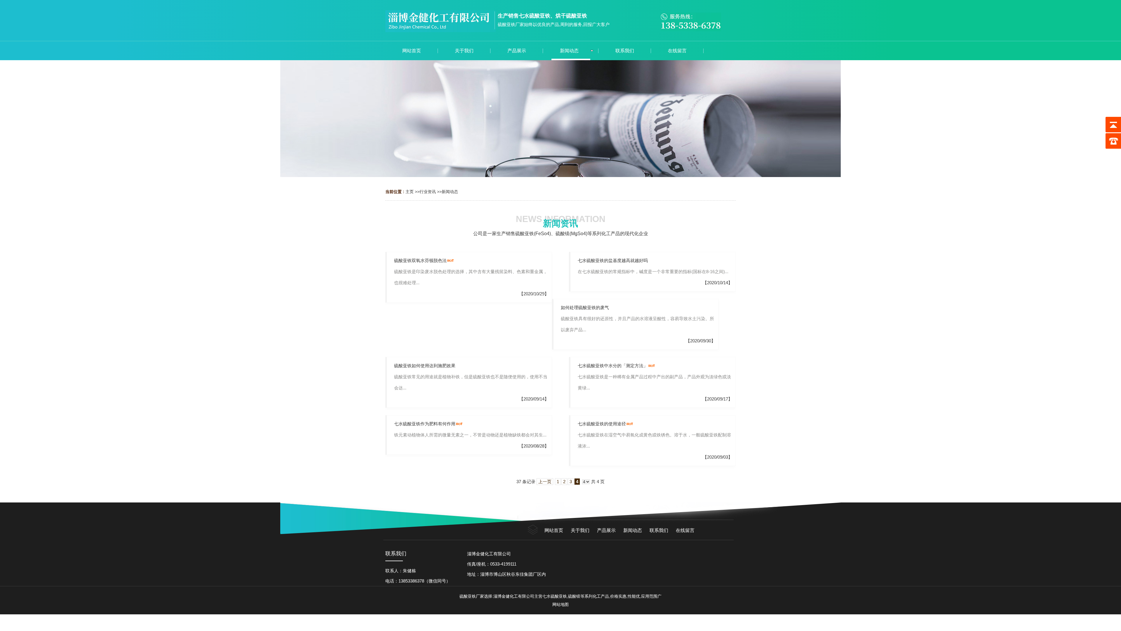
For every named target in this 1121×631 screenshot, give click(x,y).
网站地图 (560, 604)
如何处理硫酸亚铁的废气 (585, 307)
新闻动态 (450, 191)
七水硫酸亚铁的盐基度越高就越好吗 (613, 260)
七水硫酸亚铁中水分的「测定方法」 (613, 365)
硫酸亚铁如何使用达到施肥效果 (424, 365)
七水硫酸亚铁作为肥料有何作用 (424, 423)
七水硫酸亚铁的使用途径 (602, 423)
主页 (409, 191)
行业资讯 (427, 191)
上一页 (544, 481)
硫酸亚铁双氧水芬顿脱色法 (420, 260)
